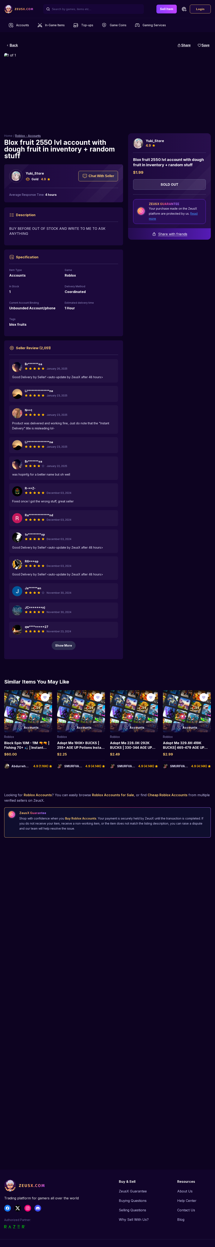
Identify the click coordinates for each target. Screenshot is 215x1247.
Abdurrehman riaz (25, 766)
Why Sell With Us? (134, 1219)
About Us (185, 1191)
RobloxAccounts (38, 795)
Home (8, 135)
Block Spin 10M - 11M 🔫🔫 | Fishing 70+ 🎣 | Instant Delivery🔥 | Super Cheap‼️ (27, 747)
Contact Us (186, 1210)
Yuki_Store (35, 173)
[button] (184, 9)
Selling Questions (132, 1210)
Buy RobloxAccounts (80, 818)
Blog (180, 1219)
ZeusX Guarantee (133, 1191)
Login (200, 9)
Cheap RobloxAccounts (167, 795)
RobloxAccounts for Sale (113, 795)
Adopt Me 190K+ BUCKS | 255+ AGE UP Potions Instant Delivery (81, 747)
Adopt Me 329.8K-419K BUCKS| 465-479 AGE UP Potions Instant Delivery (183, 747)
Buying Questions (133, 1201)
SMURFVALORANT (78, 766)
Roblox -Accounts (28, 135)
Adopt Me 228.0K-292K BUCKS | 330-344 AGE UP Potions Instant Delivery (131, 747)
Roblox (9, 737)
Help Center (187, 1201)
